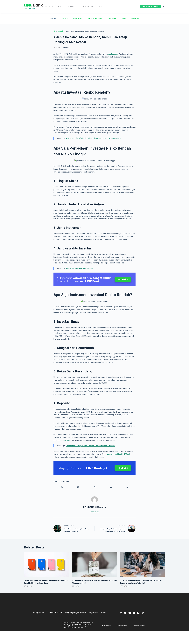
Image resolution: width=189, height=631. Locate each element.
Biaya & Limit (93, 613)
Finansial (53, 18)
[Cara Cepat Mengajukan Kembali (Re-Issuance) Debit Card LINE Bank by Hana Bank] (46, 564)
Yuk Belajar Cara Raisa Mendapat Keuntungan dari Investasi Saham (93, 138)
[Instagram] (130, 613)
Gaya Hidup (77, 18)
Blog (100, 6)
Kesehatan (135, 18)
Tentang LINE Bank (38, 613)
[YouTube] (134, 613)
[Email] (127, 487)
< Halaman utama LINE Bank (151, 6)
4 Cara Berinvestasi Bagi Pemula (79, 268)
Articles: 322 (94, 512)
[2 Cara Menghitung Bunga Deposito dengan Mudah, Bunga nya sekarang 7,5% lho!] (142, 564)
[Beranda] (54, 31)
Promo (60, 6)
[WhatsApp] (111, 487)
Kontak (103, 613)
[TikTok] (143, 613)
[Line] (121, 613)
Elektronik (112, 18)
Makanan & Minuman (95, 18)
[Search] (164, 6)
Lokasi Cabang (106, 625)
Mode (124, 18)
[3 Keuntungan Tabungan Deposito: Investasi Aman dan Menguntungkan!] (94, 564)
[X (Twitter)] (78, 487)
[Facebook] (61, 487)
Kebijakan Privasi (122, 625)
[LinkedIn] (94, 487)
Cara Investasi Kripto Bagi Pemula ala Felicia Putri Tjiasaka (90, 446)
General (65, 18)
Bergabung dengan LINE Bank (75, 613)
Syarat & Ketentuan (139, 625)
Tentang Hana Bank (55, 613)
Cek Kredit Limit (87, 6)
